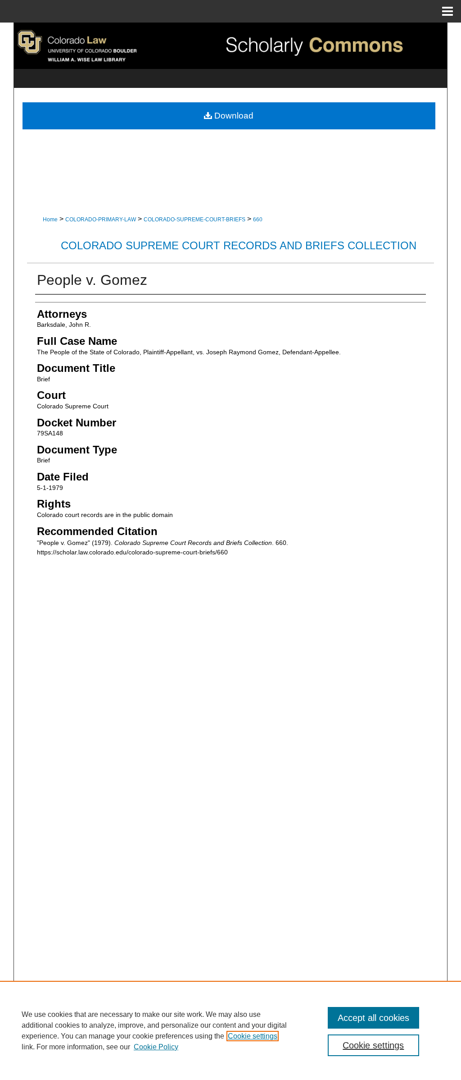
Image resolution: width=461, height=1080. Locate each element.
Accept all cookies (373, 1018)
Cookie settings (252, 1036)
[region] (230, 1030)
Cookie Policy (156, 1047)
